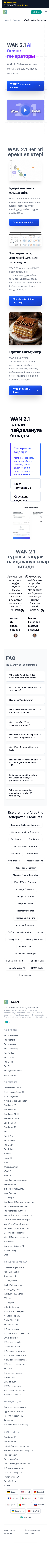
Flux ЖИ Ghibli (10, 1481)
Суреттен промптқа (13, 1411)
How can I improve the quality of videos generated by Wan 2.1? (23, 762)
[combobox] (8, 1022)
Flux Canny (9, 1057)
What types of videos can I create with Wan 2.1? (22, 711)
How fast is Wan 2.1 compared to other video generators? (23, 736)
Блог (6, 1255)
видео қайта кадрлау (14, 1189)
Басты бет (9, 1241)
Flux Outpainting (11, 1048)
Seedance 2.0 (10, 1109)
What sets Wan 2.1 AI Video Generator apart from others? (23, 676)
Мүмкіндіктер (10, 1250)
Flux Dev (8, 1368)
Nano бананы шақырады (15, 1180)
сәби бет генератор (13, 1472)
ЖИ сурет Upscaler (13, 1342)
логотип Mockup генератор (17, 1333)
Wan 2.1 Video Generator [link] (35, 20)
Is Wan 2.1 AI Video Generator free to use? (23, 688)
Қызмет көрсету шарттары (32, 1531)
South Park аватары (13, 1285)
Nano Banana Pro (11, 1272)
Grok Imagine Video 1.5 (14, 1092)
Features (16, 20)
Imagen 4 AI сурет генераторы (18, 1215)
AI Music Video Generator (15, 1101)
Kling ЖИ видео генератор (16, 1237)
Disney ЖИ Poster (12, 1346)
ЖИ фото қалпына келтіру (16, 1424)
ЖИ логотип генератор (15, 1355)
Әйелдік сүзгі (10, 1382)
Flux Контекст (10, 1455)
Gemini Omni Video (12, 1087)
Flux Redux (9, 1053)
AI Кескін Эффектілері (14, 1267)
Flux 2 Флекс (9, 1140)
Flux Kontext (9, 1040)
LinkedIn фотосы (11, 1307)
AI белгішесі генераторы (15, 1360)
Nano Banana (10, 1193)
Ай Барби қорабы (12, 1316)
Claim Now (22, 5)
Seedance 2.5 (10, 1105)
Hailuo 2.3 (8, 1158)
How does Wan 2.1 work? (21, 700)
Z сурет (7, 1153)
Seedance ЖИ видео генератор (19, 1202)
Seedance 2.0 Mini (12, 1114)
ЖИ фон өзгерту (11, 1329)
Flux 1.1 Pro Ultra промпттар (16, 1228)
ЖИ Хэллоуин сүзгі (12, 1386)
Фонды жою (9, 1420)
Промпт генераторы (13, 1416)
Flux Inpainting (10, 1044)
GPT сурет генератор (14, 1233)
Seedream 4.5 (10, 1127)
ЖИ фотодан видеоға (14, 1468)
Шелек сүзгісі (10, 1377)
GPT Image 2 (9, 1197)
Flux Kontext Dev (11, 1035)
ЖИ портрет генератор (15, 1311)
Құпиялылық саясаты (9, 1531)
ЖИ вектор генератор (14, 1364)
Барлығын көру (11, 1394)
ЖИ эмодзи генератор (14, 1351)
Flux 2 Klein (9, 1149)
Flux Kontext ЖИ (11, 1459)
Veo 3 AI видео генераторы (17, 1219)
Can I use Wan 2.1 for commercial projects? (19, 723)
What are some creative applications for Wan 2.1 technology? (20, 793)
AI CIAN (7, 1485)
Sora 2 (7, 1162)
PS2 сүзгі (8, 1298)
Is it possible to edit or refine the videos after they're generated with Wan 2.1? (23, 778)
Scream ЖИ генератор (14, 1390)
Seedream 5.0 (10, 1123)
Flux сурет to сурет (13, 1070)
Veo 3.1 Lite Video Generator (16, 1224)
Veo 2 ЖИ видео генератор (17, 1463)
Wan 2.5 (7, 1175)
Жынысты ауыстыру (13, 1373)
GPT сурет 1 (9, 1302)
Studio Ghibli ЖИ (11, 1320)
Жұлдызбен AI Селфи (13, 1294)
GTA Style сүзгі (10, 1280)
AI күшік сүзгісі (10, 1276)
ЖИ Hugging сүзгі (12, 1289)
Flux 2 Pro (8, 1136)
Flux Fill (7, 1066)
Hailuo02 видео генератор (16, 1446)
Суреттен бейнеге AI (14, 1246)
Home (6, 20)
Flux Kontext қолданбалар (16, 1206)
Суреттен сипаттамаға (15, 1407)
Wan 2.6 (7, 1171)
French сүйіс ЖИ (11, 1477)
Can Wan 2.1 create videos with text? (24, 748)
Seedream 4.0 (10, 1184)
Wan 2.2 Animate (11, 1167)
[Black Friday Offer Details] (15, 5)
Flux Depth (8, 1062)
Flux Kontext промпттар (15, 1211)
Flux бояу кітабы (11, 1324)
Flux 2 (6, 1131)
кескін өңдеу (10, 1075)
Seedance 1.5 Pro (12, 1118)
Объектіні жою (11, 1338)
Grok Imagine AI (11, 1096)
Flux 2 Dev (8, 1145)
